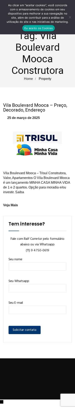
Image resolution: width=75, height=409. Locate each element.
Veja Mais (10, 205)
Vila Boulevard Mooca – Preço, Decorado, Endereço (35, 108)
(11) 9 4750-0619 (37, 250)
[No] (70, 17)
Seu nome (15, 259)
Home (28, 78)
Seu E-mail (16, 303)
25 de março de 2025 (23, 118)
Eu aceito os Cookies (38, 28)
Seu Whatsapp (19, 281)
